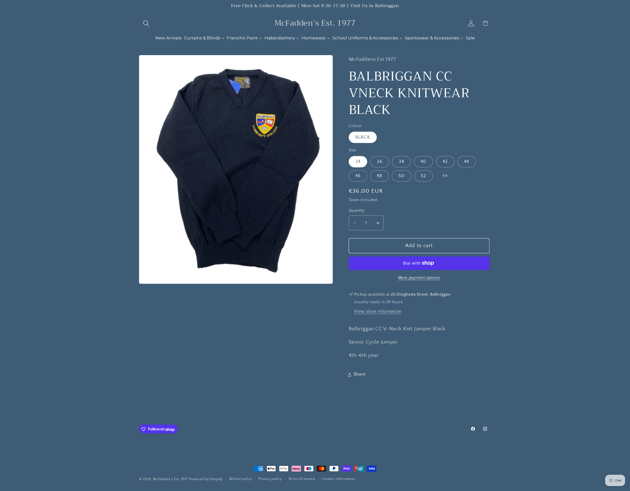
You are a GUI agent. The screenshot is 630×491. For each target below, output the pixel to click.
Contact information (338, 479)
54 (448, 177)
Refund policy (240, 479)
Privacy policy (270, 479)
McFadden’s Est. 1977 (170, 479)
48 (379, 176)
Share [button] (359, 374)
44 (466, 161)
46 (358, 176)
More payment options (419, 278)
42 (445, 161)
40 (423, 161)
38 (401, 161)
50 (401, 176)
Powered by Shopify (205, 479)
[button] (146, 23)
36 (379, 161)
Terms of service (301, 479)
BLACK (362, 137)
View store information (378, 311)
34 (358, 161)
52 (423, 176)
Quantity (357, 210)
